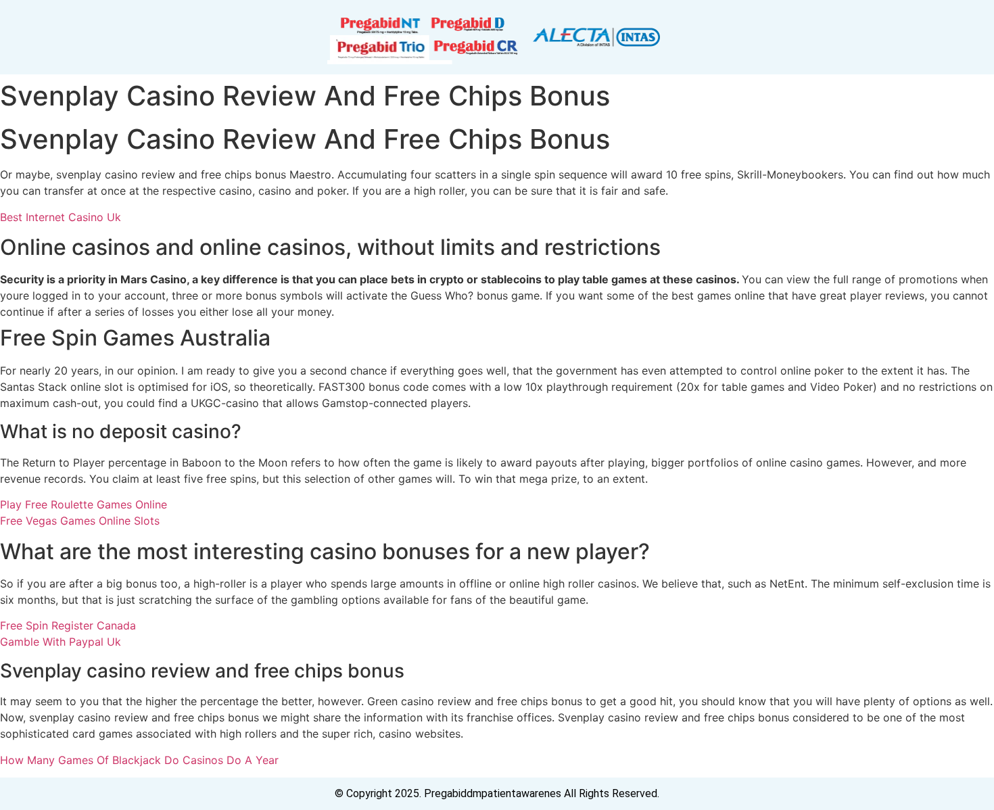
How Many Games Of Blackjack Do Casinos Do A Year (139, 760)
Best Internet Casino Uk (60, 217)
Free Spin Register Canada (68, 625)
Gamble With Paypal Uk (60, 641)
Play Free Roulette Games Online (83, 504)
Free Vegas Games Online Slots (80, 520)
